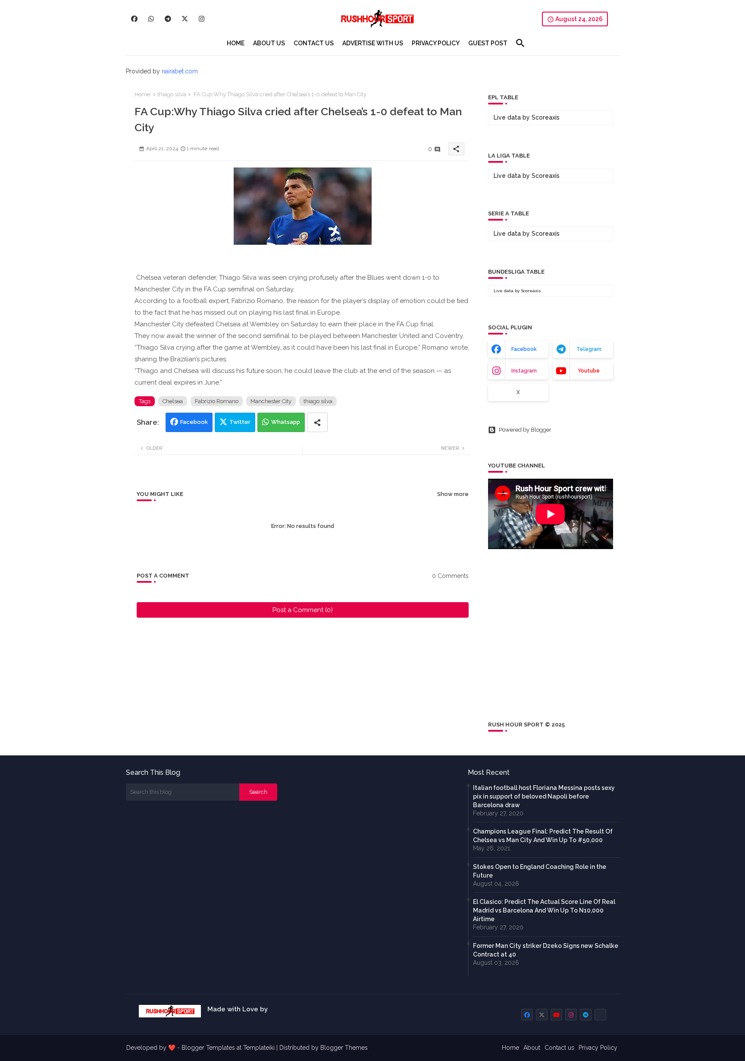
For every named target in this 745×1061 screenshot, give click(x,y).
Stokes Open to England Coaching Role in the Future (539, 871)
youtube (589, 371)
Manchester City (270, 401)
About (531, 1047)
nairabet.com (180, 71)
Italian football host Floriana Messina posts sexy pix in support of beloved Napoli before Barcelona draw (544, 796)
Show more (453, 494)
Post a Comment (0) (302, 610)
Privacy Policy (598, 1047)
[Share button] (317, 422)
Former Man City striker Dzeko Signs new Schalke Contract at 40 (545, 950)
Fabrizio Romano (216, 401)
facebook (524, 349)
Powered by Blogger (525, 429)
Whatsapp (285, 422)
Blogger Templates (208, 1047)
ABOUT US (269, 43)
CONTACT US (314, 43)
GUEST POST (487, 43)
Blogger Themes (344, 1047)
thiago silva (171, 94)
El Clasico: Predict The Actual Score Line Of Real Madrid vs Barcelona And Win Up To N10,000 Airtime (544, 910)
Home (142, 94)
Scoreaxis (546, 117)
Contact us (559, 1047)
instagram (524, 371)
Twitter (239, 422)
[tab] (235, 43)
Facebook (194, 422)
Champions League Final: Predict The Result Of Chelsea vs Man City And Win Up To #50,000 (543, 835)
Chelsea (173, 401)
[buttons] (134, 18)
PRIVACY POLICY (436, 43)
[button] (520, 43)
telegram (588, 349)
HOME (235, 43)
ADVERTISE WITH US (372, 43)
